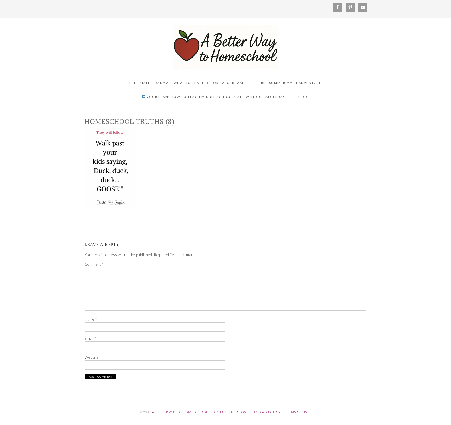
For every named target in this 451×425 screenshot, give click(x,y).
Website (92, 357)
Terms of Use (297, 412)
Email (90, 338)
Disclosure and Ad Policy (256, 412)
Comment (94, 264)
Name (91, 319)
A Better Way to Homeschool (225, 44)
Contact (219, 412)
